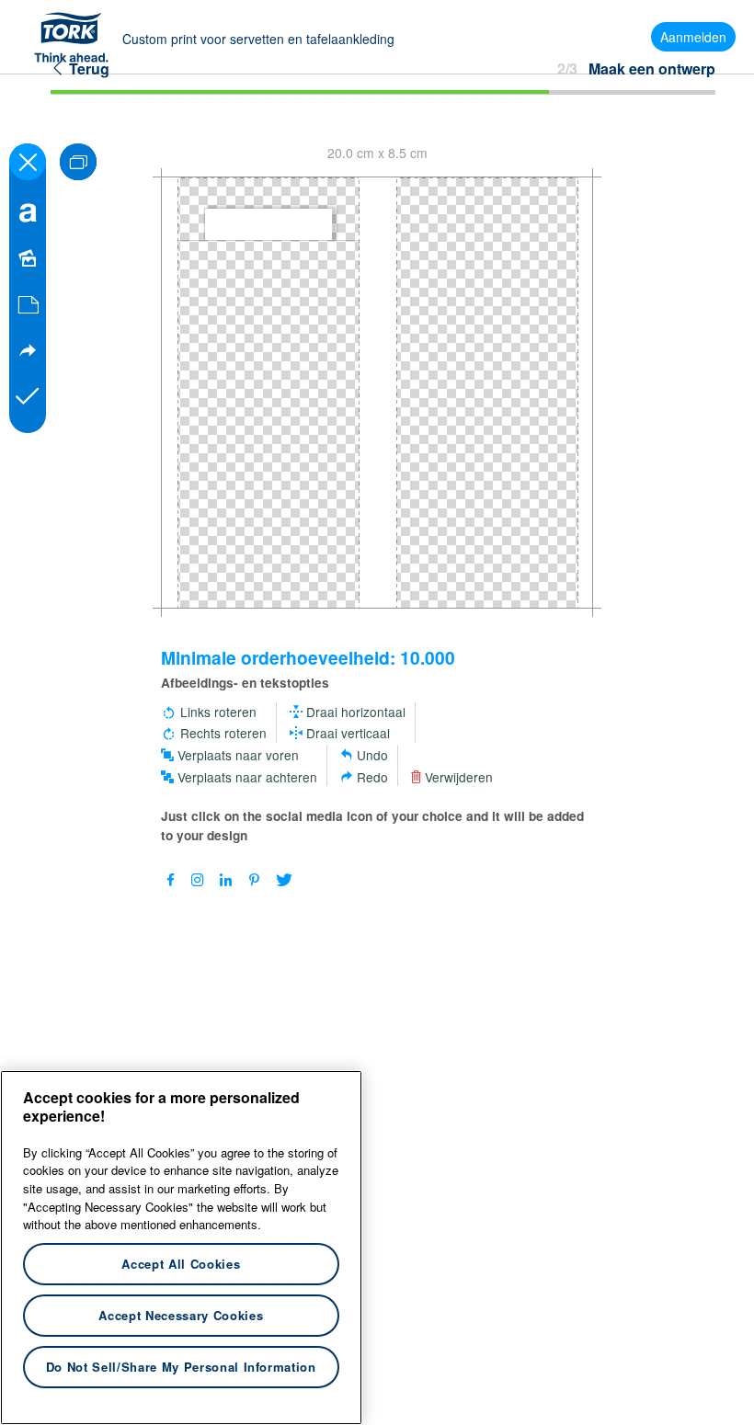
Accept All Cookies (180, 1263)
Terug (87, 68)
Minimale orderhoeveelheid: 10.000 (308, 657)
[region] (181, 1247)
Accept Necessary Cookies (180, 1315)
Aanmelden (693, 37)
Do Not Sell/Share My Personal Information (181, 1366)
